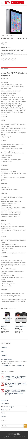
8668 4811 (21, 365)
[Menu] (2, 3)
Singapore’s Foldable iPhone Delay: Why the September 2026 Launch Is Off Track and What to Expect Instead (15, 392)
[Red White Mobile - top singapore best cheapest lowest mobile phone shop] (14, 2)
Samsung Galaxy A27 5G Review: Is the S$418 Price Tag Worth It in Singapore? (16, 378)
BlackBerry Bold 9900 (20, 326)
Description (5, 69)
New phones (4, 400)
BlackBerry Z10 (5, 326)
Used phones (5, 403)
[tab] (14, 69)
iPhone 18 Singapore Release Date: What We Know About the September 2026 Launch (16, 385)
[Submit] (25, 425)
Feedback (4, 347)
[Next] (27, 325)
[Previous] (1, 325)
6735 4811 (7, 365)
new (5, 55)
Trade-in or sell (5, 410)
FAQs (2, 351)
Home (2, 35)
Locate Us (4, 355)
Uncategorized (10, 35)
